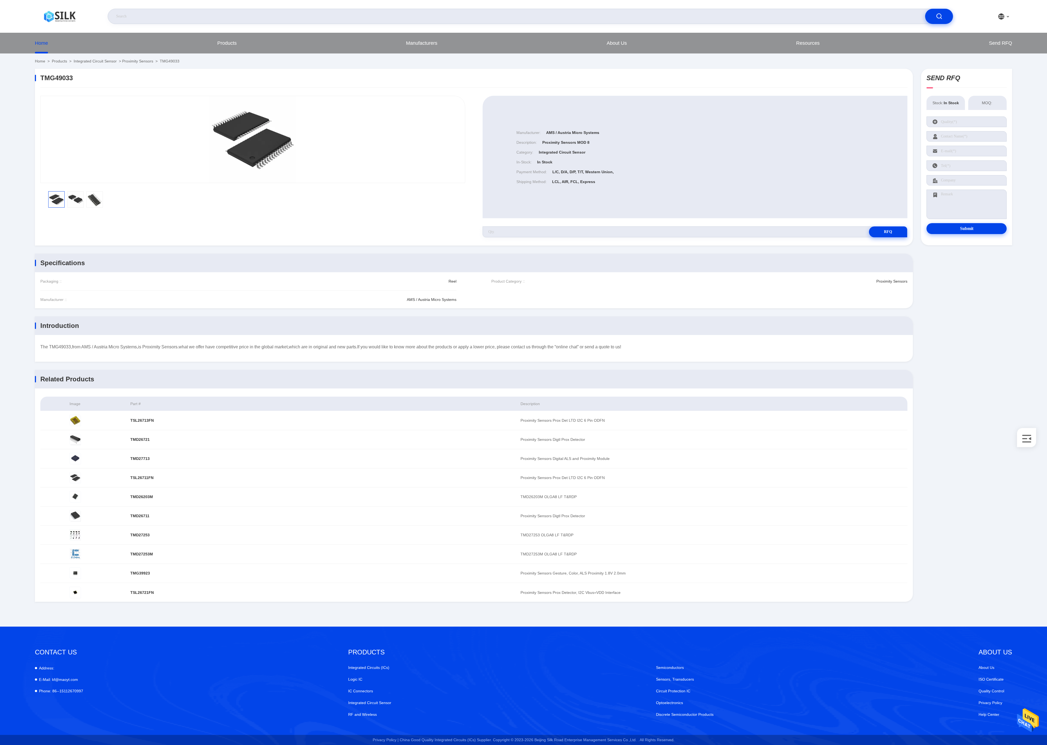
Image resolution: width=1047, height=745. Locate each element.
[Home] (60, 16)
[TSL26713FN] (75, 420)
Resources (808, 43)
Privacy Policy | (386, 740)
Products (227, 43)
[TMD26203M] (75, 496)
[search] (939, 16)
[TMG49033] (253, 139)
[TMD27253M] (75, 554)
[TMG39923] (75, 573)
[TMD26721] (75, 439)
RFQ (888, 232)
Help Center (989, 714)
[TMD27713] (75, 458)
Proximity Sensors (137, 61)
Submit (966, 228)
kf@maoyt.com (58, 679)
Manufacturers (421, 43)
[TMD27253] (75, 535)
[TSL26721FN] (75, 592)
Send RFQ (1000, 43)
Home (41, 43)
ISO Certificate (991, 679)
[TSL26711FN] (75, 477)
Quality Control (991, 691)
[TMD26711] (75, 516)
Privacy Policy (990, 703)
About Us (617, 43)
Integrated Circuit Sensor (95, 61)
